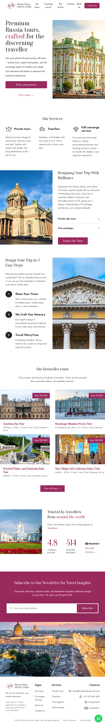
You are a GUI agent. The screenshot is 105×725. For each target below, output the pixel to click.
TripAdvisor (52, 528)
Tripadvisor (95, 708)
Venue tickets (58, 707)
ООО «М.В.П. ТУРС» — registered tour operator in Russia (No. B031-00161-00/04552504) (15, 706)
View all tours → (52, 488)
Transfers (56, 696)
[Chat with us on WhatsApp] (98, 718)
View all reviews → (91, 550)
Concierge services (40, 698)
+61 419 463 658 (91, 696)
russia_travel (94, 702)
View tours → (26, 95)
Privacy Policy (85, 720)
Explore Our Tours (73, 240)
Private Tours (58, 691)
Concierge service (48, 5)
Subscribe (87, 608)
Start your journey (26, 84)
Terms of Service (69, 720)
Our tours (36, 5)
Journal (70, 4)
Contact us (92, 5)
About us (79, 5)
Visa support (57, 702)
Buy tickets (61, 5)
